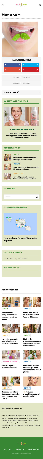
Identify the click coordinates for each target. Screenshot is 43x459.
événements (6, 428)
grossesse (33, 418)
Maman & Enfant (11, 361)
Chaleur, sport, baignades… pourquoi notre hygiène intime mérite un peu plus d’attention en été (21, 135)
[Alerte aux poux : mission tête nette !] (11, 354)
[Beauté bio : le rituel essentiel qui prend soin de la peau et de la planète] (32, 354)
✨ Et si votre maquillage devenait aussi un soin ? (31, 394)
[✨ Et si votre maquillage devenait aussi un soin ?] (32, 381)
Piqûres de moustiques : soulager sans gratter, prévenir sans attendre (32, 342)
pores (23, 423)
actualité (4, 416)
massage (23, 420)
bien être (4, 418)
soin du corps (26, 425)
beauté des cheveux (33, 416)
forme (28, 418)
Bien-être (18, 173)
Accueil (7, 449)
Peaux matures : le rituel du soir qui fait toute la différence (25, 168)
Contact (19, 449)
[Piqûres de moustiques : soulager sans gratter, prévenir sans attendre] (32, 328)
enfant (24, 418)
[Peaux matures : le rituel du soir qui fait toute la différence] (7, 167)
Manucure (16, 420)
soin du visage (35, 425)
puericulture (36, 423)
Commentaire (11, 92)
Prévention (28, 423)
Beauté (17, 164)
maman (10, 420)
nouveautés (5, 423)
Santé (16, 154)
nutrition (12, 423)
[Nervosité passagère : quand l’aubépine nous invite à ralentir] (7, 176)
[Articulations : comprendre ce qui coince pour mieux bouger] (7, 157)
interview (4, 420)
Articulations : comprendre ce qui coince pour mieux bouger (25, 158)
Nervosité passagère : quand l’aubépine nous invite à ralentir (24, 178)
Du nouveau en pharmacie (21, 129)
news (36, 420)
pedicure (18, 423)
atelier (20, 416)
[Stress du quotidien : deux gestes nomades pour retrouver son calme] (11, 381)
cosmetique (11, 418)
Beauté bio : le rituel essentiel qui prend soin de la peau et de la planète (32, 368)
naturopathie (30, 420)
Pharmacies (33, 449)
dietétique (18, 418)
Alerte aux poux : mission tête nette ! (9, 366)
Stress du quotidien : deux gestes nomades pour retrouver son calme (10, 395)
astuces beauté (13, 416)
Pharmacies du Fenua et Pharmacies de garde (20, 239)
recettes (4, 425)
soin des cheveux (16, 425)
